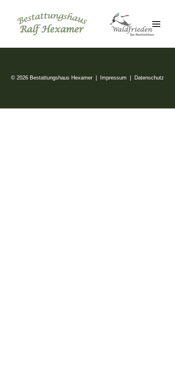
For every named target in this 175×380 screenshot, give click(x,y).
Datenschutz (149, 78)
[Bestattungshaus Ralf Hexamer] (86, 24)
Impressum (113, 78)
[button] (156, 24)
